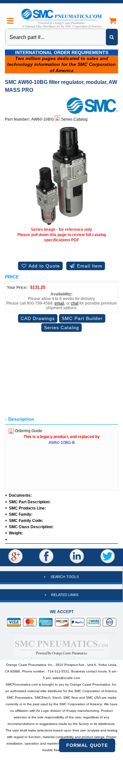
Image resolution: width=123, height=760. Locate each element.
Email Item (88, 266)
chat (74, 303)
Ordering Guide (28, 431)
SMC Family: (18, 514)
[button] (10, 21)
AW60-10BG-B (62, 442)
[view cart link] (112, 21)
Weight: (14, 533)
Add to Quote (43, 266)
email (59, 303)
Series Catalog (74, 119)
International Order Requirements (61, 52)
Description (21, 419)
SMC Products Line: (25, 508)
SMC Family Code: (24, 520)
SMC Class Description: (29, 527)
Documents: (18, 495)
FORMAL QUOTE (87, 745)
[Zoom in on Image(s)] (61, 175)
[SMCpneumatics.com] (61, 18)
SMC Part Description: (28, 502)
